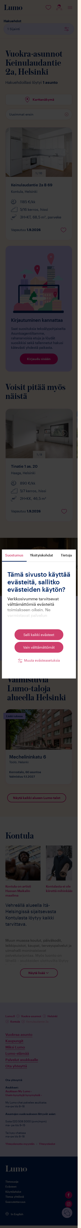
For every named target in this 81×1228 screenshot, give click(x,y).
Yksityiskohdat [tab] (41, 555)
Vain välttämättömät (39, 647)
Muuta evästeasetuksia (42, 660)
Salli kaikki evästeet (38, 635)
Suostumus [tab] (14, 555)
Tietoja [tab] (66, 555)
